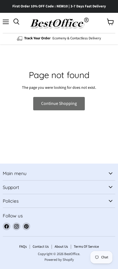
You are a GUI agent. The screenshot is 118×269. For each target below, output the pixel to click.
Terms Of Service (86, 246)
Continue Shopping (59, 103)
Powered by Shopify (59, 259)
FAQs (23, 246)
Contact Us (41, 246)
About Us (61, 246)
